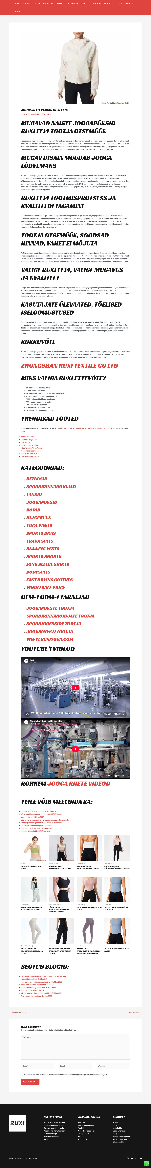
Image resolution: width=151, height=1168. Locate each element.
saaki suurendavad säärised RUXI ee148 (37, 985)
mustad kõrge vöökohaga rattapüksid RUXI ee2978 (41, 982)
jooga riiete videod (78, 783)
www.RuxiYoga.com (49, 639)
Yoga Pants (39, 525)
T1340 (84, 428)
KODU (115, 1122)
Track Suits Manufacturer (54, 1125)
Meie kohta (109, 4)
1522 (108, 428)
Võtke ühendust (125, 4)
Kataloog (47, 1139)
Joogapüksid (72, 4)
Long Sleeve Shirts (47, 564)
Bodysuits (38, 572)
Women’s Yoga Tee (28, 440)
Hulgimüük (96, 4)
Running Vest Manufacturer (55, 1128)
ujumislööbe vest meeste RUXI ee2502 (36, 828)
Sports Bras (41, 533)
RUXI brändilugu (50, 1134)
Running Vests (42, 549)
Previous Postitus (17, 1012)
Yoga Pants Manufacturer (54, 1131)
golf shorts (25, 442)
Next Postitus (135, 1012)
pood (23, 431)
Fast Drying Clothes (49, 580)
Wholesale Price (45, 587)
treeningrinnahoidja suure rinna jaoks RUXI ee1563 (41, 823)
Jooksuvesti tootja (49, 631)
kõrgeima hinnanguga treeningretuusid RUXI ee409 (41, 814)
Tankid (60, 4)
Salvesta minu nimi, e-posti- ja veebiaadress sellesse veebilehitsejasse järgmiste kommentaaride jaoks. (66, 1075)
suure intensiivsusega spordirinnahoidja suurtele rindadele (45, 820)
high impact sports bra (30, 451)
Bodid (84, 4)
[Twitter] (132, 1159)
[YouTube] (141, 1159)
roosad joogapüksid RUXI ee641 (34, 979)
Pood (115, 1125)
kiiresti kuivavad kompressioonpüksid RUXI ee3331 (41, 993)
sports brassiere (27, 437)
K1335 (66, 428)
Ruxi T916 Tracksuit (29, 454)
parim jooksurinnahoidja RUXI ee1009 (36, 826)
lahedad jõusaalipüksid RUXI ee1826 (35, 831)
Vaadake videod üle (86, 1131)
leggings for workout (29, 445)
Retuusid (27, 4)
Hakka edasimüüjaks (52, 1136)
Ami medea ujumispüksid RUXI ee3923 (36, 996)
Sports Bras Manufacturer (54, 1122)
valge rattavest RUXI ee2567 (32, 817)
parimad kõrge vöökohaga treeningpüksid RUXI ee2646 (43, 976)
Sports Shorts (43, 556)
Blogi (17, 11)
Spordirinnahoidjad (44, 4)
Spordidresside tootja (53, 624)
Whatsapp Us (118, 1142)
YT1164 (91, 428)
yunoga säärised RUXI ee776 (32, 990)
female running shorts (30, 456)
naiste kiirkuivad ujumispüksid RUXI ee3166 (38, 988)
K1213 (60, 428)
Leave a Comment (28, 114)
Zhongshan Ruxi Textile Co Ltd (69, 365)
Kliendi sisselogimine (121, 1136)
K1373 (72, 428)
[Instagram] (136, 1159)
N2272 (78, 428)
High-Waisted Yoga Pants (31, 448)
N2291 (103, 428)
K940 (97, 428)
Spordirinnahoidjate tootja (60, 616)
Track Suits (40, 541)
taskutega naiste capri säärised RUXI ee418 (38, 811)
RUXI (17, 4)
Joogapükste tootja (50, 608)
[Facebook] (128, 1159)
